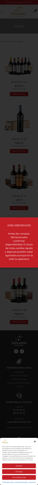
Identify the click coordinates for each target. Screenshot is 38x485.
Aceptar (19, 466)
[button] (35, 441)
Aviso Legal (32, 482)
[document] (19, 242)
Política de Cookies (8, 482)
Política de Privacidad (21, 482)
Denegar (19, 472)
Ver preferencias (19, 477)
